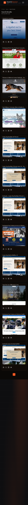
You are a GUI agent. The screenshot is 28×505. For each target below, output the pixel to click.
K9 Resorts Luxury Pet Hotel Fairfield (10, 344)
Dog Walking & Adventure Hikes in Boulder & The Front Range (14, 107)
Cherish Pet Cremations (7, 18)
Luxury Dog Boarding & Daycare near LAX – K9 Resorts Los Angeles (14, 166)
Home (3, 9)
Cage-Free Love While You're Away (10, 284)
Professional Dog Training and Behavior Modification (14, 314)
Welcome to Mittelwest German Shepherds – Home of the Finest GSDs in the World (14, 77)
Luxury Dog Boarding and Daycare (10, 136)
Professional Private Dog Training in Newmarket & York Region (14, 48)
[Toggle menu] (23, 2)
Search (7, 9)
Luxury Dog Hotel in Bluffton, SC (10, 255)
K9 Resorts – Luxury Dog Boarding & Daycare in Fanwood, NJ (14, 196)
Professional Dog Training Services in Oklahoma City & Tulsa (14, 225)
